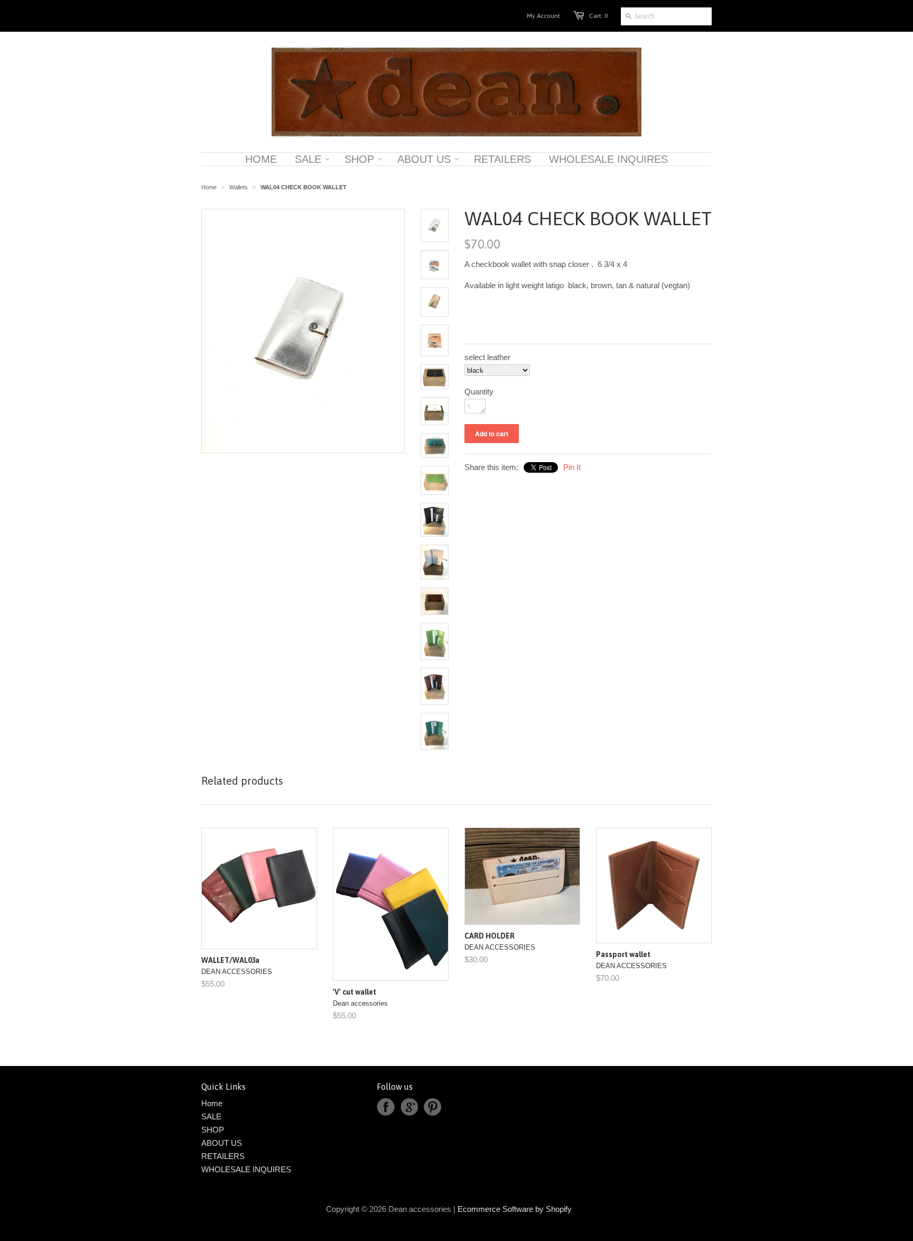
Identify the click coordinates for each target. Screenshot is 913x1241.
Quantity (478, 391)
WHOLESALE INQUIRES (246, 1169)
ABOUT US (221, 1142)
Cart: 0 (598, 16)
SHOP (212, 1129)
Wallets (238, 187)
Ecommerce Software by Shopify (515, 1209)
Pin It (572, 467)
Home (211, 1103)
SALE (211, 1116)
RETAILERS (223, 1156)
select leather (487, 357)
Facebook (386, 1107)
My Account (543, 16)
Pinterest (432, 1107)
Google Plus (409, 1107)
